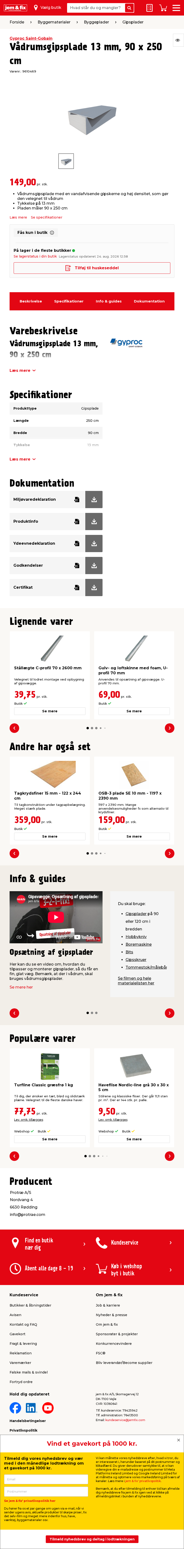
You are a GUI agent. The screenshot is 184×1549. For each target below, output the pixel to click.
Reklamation (21, 1353)
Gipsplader (136, 914)
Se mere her (21, 987)
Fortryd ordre (21, 1382)
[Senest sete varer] (178, 40)
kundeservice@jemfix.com (125, 1420)
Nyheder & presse (111, 1315)
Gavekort (17, 1334)
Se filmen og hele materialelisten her (136, 980)
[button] (87, 728)
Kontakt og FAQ (23, 1324)
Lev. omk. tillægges (28, 1119)
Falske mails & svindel (29, 1372)
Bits (129, 952)
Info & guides (109, 301)
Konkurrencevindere (114, 1343)
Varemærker (20, 1363)
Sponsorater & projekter (117, 1334)
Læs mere (18, 217)
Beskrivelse (31, 301)
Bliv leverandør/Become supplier (124, 1363)
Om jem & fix (107, 1324)
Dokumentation (149, 301)
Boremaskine (139, 944)
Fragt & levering (23, 1343)
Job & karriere (108, 1305)
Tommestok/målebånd (148, 967)
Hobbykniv (136, 936)
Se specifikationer (46, 217)
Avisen (15, 1315)
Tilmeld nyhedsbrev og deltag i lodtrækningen (92, 1539)
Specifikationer (69, 301)
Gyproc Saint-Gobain (31, 38)
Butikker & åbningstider (30, 1305)
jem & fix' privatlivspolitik (143, 1481)
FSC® (100, 1353)
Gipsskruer (136, 959)
